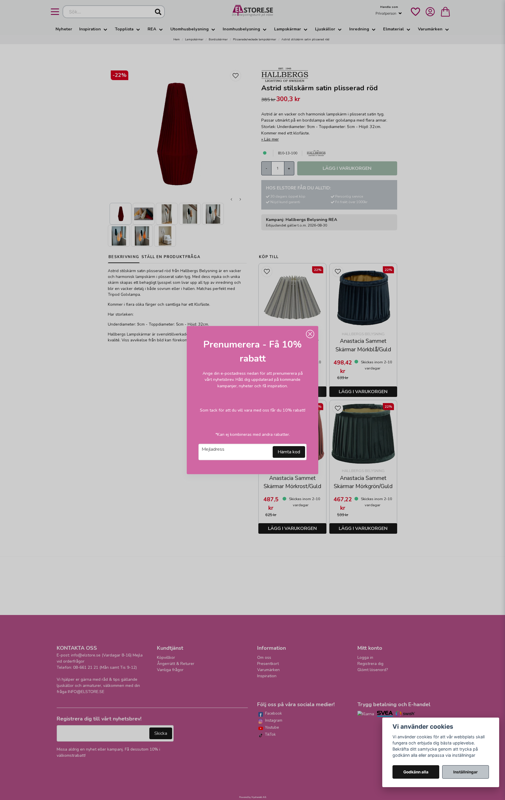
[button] (310, 334)
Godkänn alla (415, 772)
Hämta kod (289, 452)
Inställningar (465, 772)
